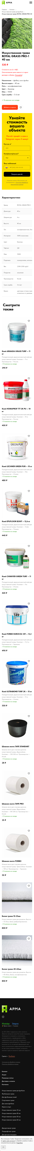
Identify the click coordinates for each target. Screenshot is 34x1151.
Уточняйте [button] (18, 75)
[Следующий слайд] (29, 33)
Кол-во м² (7, 392)
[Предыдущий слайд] (4, 33)
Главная (4, 9)
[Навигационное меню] (30, 3)
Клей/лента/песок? (11, 401)
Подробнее (19, 1143)
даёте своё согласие (9, 1141)
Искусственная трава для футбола (12, 12)
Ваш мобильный (10, 411)
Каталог (12, 9)
